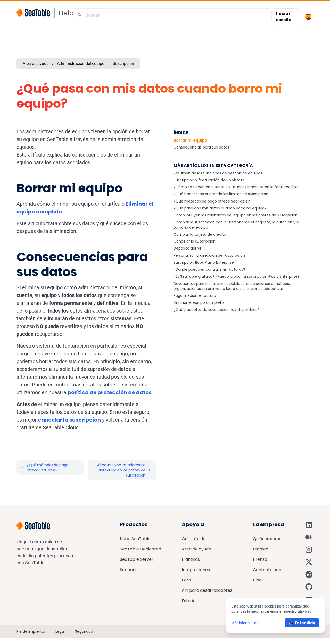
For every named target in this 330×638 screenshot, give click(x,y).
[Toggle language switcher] (308, 17)
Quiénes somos (268, 539)
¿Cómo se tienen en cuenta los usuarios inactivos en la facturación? (236, 187)
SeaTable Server (136, 559)
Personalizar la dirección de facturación (209, 255)
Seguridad (84, 631)
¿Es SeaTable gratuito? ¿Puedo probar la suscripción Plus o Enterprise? (237, 276)
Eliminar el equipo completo (199, 302)
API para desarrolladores (207, 590)
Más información (244, 623)
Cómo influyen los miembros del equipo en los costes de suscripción (236, 215)
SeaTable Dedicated (140, 549)
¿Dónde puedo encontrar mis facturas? (209, 269)
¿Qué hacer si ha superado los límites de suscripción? (222, 194)
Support (128, 570)
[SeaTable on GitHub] (309, 587)
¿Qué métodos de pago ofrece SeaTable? (212, 201)
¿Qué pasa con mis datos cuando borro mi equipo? (220, 208)
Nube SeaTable (135, 539)
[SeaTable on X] (309, 562)
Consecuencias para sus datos (201, 147)
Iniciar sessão (284, 17)
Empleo (260, 549)
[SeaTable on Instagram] (309, 549)
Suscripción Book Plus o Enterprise (204, 262)
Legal (60, 631)
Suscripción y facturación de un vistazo (209, 180)
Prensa (260, 559)
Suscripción (123, 63)
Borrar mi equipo (190, 140)
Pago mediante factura (195, 295)
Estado (189, 601)
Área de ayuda (36, 63)
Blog (257, 580)
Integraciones (196, 570)
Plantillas (191, 559)
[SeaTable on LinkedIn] (309, 525)
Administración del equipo (80, 63)
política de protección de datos (110, 392)
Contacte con (267, 570)
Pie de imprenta (30, 631)
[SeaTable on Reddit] (309, 574)
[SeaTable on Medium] (309, 537)
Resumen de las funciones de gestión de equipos (218, 173)
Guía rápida (193, 539)
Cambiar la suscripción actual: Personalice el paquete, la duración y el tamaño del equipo (237, 225)
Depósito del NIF (188, 248)
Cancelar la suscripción (195, 241)
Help (66, 13)
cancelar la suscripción (69, 419)
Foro (186, 580)
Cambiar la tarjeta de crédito (200, 234)
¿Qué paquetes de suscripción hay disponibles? (216, 309)
